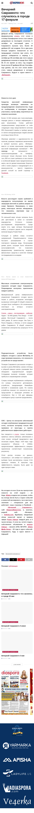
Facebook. (4, 173)
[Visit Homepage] (17, 3)
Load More (17, 664)
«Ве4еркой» (5, 75)
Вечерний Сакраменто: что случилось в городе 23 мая (16, 594)
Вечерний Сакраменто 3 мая (12, 655)
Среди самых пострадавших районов (16, 313)
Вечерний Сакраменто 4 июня (13, 626)
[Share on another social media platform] (29, 559)
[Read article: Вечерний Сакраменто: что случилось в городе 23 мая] (17, 581)
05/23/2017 (5, 598)
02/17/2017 (4, 23)
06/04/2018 (5, 628)
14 (10, 598)
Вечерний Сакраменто (13, 553)
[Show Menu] (2, 3)
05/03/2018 (5, 658)
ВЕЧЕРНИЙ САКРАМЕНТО (10, 590)
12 (10, 628)
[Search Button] (32, 3)
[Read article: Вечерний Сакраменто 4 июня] (17, 613)
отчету (16, 36)
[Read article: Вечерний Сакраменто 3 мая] (17, 643)
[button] (17, 692)
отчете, (16, 434)
